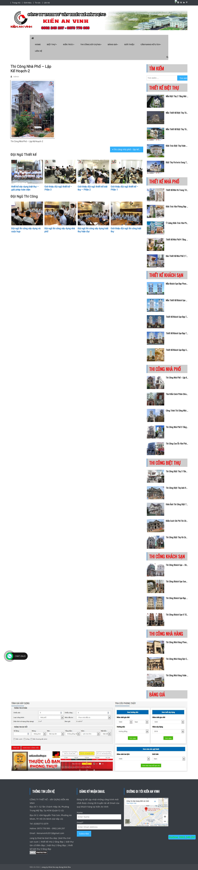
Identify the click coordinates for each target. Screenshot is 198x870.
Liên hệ (47, 2)
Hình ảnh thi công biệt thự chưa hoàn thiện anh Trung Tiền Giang (177, 504)
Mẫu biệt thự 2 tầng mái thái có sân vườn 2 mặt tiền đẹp (177, 96)
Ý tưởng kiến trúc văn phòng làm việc (177, 222)
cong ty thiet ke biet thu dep (44, 838)
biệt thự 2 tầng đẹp (56, 845)
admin (16, 76)
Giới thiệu (27, 2)
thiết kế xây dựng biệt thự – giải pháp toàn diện (25, 188)
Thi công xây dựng (90, 44)
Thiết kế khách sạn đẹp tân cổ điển (177, 316)
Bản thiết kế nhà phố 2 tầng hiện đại (177, 255)
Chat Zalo (20, 656)
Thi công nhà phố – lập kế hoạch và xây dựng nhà (128, 149)
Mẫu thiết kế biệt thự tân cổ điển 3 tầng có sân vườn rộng (177, 112)
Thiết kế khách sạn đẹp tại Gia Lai (177, 333)
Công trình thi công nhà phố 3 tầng (177, 410)
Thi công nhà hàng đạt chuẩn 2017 (177, 658)
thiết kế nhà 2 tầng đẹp (52, 841)
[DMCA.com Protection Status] (38, 853)
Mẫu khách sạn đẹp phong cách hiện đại (177, 283)
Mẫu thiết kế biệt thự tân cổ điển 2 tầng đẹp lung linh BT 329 (177, 129)
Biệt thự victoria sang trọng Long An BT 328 (177, 162)
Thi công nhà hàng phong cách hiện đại (177, 642)
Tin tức (37, 2)
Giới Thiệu (129, 44)
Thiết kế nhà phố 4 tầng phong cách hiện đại (177, 239)
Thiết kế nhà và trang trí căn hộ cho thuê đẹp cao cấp (177, 189)
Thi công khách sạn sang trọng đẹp (177, 581)
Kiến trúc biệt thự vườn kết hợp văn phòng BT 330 (177, 145)
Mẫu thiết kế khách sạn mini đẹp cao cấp (177, 300)
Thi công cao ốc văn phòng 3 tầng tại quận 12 (177, 443)
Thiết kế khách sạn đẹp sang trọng (177, 349)
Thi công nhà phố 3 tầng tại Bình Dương (177, 426)
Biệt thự (51, 44)
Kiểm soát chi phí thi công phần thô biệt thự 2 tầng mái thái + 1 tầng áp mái (177, 520)
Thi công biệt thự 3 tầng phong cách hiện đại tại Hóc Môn (177, 471)
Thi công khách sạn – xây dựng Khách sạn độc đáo (177, 564)
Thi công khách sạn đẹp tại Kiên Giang (177, 597)
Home (38, 44)
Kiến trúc (68, 44)
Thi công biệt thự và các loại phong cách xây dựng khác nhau (177, 537)
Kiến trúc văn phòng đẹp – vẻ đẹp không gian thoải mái (177, 206)
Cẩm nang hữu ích (150, 44)
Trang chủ (16, 2)
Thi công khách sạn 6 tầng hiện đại (177, 614)
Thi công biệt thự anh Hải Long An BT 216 (177, 487)
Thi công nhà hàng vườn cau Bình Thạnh (177, 675)
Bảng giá (112, 44)
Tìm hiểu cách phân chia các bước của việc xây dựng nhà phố (177, 393)
